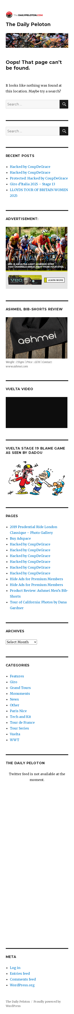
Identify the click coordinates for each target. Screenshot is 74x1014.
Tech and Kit (20, 717)
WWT (14, 740)
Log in (15, 968)
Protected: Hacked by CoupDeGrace (39, 178)
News (14, 699)
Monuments (20, 693)
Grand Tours (20, 688)
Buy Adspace (20, 538)
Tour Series (19, 728)
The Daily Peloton (28, 24)
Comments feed (23, 979)
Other (14, 705)
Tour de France (22, 722)
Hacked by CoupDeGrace (30, 167)
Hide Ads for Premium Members (36, 579)
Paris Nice (18, 711)
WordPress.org (22, 985)
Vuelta (15, 734)
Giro (13, 682)
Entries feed (20, 973)
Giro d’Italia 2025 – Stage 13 (32, 184)
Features (17, 676)
